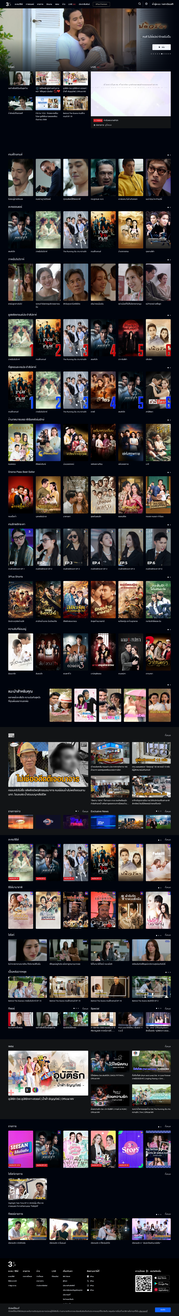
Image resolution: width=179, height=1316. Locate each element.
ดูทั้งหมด (108, 125)
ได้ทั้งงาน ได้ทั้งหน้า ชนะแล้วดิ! (101, 964)
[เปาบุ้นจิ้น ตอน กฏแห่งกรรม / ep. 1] (103, 910)
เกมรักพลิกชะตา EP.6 (154, 568)
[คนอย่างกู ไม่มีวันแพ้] (48, 177)
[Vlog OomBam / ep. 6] (75, 1149)
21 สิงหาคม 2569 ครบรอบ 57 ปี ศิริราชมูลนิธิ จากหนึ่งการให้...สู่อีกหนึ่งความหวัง (103, 1029)
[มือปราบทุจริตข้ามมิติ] (20, 599)
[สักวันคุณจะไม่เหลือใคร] (75, 282)
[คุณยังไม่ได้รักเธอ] (75, 1019)
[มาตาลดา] (75, 494)
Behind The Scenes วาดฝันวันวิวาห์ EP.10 (24, 1000)
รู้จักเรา (65, 1281)
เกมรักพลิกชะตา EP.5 (126, 568)
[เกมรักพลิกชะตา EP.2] (48, 547)
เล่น (163, 47)
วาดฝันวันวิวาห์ (41, 251)
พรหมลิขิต (122, 516)
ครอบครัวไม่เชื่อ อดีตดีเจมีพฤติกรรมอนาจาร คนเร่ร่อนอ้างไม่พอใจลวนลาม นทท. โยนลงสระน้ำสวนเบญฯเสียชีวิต (46, 792)
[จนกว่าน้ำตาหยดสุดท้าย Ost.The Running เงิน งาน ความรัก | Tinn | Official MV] (151, 1095)
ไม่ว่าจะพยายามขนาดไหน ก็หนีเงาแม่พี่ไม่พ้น (24, 964)
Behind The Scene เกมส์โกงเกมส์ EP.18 (106, 1000)
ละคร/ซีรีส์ (11, 1276)
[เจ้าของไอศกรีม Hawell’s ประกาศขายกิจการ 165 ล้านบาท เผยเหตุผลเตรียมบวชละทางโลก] (110, 753)
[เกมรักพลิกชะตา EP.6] (158, 547)
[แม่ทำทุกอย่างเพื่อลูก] (158, 282)
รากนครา (149, 673)
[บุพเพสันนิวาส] (48, 494)
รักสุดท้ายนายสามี (98, 621)
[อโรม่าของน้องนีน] (103, 282)
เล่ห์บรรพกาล (123, 464)
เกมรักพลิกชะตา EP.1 (16, 568)
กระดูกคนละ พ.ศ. (97, 199)
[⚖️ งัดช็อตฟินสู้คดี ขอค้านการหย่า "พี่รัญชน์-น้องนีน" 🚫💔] (48, 78)
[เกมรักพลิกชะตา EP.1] (20, 547)
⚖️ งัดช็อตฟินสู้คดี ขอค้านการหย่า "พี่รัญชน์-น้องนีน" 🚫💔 (48, 90)
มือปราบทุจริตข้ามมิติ (16, 621)
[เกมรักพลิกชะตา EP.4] (103, 547)
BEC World (66, 1276)
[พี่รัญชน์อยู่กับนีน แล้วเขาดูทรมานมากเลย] (69, 950)
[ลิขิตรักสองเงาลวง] (75, 599)
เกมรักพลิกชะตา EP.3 (71, 568)
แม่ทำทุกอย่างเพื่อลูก (153, 303)
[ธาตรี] (103, 390)
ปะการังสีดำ (122, 359)
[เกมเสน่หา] (130, 652)
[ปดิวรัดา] (158, 337)
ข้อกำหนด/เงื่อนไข (68, 1299)
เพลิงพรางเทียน (97, 464)
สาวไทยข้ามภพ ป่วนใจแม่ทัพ (46, 621)
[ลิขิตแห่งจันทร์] (48, 442)
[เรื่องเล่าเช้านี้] (20, 822)
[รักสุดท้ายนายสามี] (103, 599)
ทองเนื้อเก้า (12, 516)
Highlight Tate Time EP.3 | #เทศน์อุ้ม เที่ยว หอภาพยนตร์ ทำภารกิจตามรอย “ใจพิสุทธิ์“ (26, 1205)
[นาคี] (158, 442)
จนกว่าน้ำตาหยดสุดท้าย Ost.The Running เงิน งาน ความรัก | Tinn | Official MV (151, 1111)
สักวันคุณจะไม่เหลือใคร (71, 303)
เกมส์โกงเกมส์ (96, 251)
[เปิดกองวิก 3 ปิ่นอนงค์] (69, 1229)
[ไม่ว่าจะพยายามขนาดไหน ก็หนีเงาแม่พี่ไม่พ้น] (27, 950)
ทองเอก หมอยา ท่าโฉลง (155, 516)
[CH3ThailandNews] (103, 822)
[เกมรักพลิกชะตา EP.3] (75, 547)
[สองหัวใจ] (20, 229)
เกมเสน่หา (122, 673)
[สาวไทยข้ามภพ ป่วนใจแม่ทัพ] (48, 599)
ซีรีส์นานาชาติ (12, 1281)
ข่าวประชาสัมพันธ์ (41, 1285)
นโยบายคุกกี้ (66, 1295)
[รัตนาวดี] (61, 705)
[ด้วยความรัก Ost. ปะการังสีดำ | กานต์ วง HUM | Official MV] (110, 1095)
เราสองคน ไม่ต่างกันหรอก (127, 199)
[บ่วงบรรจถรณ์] (75, 442)
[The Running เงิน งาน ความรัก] (75, 229)
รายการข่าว (40, 1281)
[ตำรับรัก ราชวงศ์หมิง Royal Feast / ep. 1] (130, 910)
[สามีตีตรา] (158, 390)
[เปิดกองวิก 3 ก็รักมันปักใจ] (110, 1229)
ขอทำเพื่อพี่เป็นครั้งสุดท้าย (18, 88)
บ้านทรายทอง (123, 251)
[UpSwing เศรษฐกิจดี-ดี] (130, 822)
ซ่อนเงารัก (12, 673)
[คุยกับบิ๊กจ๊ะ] (158, 822)
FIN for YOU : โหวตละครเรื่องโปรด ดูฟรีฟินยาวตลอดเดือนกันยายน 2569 (47, 116)
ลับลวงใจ (39, 673)
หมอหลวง (12, 464)
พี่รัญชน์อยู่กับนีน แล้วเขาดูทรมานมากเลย (65, 964)
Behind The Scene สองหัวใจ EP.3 (145, 1000)
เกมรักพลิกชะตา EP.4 (99, 568)
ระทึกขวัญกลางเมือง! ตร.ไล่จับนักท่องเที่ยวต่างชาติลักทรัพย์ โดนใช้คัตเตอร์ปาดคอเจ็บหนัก (151, 802)
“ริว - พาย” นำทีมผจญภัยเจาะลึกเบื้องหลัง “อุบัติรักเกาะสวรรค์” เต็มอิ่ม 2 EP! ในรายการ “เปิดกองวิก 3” (158, 1029)
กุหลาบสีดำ (150, 251)
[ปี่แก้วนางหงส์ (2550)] (160, 705)
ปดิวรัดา (149, 359)
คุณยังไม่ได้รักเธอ (69, 1027)
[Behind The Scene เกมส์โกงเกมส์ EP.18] (110, 987)
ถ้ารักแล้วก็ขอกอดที (15, 113)
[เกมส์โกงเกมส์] (103, 229)
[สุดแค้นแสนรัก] (103, 494)
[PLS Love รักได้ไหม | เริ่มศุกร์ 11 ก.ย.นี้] (130, 1019)
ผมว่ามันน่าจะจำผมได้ (154, 199)
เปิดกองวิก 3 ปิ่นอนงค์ (58, 1243)
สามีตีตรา (149, 411)
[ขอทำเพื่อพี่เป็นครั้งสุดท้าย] (20, 78)
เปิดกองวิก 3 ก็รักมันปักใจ (100, 1243)
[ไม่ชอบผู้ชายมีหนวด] (20, 177)
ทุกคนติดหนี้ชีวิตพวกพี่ (71, 199)
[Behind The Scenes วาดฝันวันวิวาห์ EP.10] (27, 987)
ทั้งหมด (168, 735)
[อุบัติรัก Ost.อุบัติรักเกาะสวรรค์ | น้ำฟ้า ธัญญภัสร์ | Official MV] (75, 78)
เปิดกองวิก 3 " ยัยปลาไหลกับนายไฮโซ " (146, 1243)
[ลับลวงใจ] (48, 652)
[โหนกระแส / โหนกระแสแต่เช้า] (75, 822)
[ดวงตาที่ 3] (75, 652)
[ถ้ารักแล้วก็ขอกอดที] (20, 103)
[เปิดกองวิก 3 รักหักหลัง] (27, 1229)
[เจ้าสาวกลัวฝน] (135, 705)
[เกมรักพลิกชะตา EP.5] (130, 547)
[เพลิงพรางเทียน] (103, 442)
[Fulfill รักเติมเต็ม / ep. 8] (158, 862)
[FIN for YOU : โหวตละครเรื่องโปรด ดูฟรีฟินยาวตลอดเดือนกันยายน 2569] (48, 103)
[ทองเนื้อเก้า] (20, 494)
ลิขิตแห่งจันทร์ (41, 464)
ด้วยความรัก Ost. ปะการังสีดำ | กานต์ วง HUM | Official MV (109, 1111)
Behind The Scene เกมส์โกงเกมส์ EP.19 (74, 115)
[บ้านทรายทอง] (130, 229)
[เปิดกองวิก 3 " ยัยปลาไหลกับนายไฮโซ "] (151, 1229)
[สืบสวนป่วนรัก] (85, 705)
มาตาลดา (66, 516)
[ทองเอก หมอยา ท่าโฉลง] (158, 494)
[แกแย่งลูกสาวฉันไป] (20, 282)
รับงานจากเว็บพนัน (15, 1027)
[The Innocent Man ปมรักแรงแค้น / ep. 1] (158, 910)
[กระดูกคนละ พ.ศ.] (103, 177)
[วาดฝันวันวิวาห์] (48, 229)
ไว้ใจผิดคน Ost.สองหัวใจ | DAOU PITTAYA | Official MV (107, 1077)
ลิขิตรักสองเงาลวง (70, 621)
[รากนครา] (158, 652)
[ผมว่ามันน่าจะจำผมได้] (158, 177)
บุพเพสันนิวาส (41, 516)
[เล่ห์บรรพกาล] (130, 442)
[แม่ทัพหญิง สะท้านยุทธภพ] (130, 599)
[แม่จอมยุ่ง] (110, 705)
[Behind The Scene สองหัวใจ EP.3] (151, 987)
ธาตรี (93, 411)
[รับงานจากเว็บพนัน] (20, 1019)
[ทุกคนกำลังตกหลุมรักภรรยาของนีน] (48, 282)
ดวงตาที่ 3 (67, 673)
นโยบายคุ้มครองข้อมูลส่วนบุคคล (72, 1290)
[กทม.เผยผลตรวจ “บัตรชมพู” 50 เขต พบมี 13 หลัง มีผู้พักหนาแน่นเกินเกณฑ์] (151, 753)
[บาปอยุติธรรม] (103, 652)
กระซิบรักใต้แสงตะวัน (153, 621)
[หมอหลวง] (20, 442)
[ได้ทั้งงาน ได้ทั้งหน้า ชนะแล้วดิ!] (110, 950)
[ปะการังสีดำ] (130, 337)
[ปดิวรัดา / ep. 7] (130, 862)
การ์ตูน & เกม (12, 1285)
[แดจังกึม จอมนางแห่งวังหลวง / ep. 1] (48, 910)
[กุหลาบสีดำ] (158, 229)
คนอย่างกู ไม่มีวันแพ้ (43, 199)
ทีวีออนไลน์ (55, 1276)
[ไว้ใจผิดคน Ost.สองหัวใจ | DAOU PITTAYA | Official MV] (110, 1061)
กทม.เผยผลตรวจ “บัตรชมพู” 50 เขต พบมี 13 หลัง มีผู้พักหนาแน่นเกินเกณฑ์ (151, 768)
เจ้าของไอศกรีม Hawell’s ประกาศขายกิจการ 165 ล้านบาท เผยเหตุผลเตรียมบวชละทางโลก (109, 768)
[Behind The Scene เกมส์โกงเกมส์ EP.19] (75, 103)
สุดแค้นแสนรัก (96, 516)
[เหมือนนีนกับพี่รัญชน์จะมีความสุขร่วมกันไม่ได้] (151, 950)
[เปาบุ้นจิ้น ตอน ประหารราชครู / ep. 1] (75, 910)
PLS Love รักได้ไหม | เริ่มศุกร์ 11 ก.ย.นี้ (130, 1029)
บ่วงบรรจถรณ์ (68, 464)
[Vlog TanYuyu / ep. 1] (158, 1149)
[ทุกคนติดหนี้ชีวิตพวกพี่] (75, 177)
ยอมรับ (163, 1309)
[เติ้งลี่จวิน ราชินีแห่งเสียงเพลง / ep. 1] (20, 910)
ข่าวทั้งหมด (39, 1276)
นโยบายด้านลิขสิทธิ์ (69, 1285)
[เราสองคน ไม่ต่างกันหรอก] (130, 177)
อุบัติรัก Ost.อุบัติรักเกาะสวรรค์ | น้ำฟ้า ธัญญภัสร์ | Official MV (75, 90)
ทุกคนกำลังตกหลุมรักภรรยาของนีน (48, 305)
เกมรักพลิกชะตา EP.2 (44, 568)
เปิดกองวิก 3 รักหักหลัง (17, 1243)
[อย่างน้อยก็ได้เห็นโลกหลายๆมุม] (130, 282)
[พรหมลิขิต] (130, 494)
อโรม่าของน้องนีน (97, 303)
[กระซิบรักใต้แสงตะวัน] (158, 599)
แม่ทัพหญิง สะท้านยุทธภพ (128, 621)
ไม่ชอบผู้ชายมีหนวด (15, 199)
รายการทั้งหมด (27, 1276)
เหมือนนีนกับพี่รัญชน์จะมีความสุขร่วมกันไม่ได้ (149, 964)
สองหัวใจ (11, 251)
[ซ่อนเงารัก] (20, 652)
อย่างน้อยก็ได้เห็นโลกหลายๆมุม (130, 303)
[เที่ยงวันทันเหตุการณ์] (48, 822)
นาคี (147, 464)
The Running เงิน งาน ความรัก (74, 251)
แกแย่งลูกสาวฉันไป (15, 303)
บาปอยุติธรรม (96, 673)
